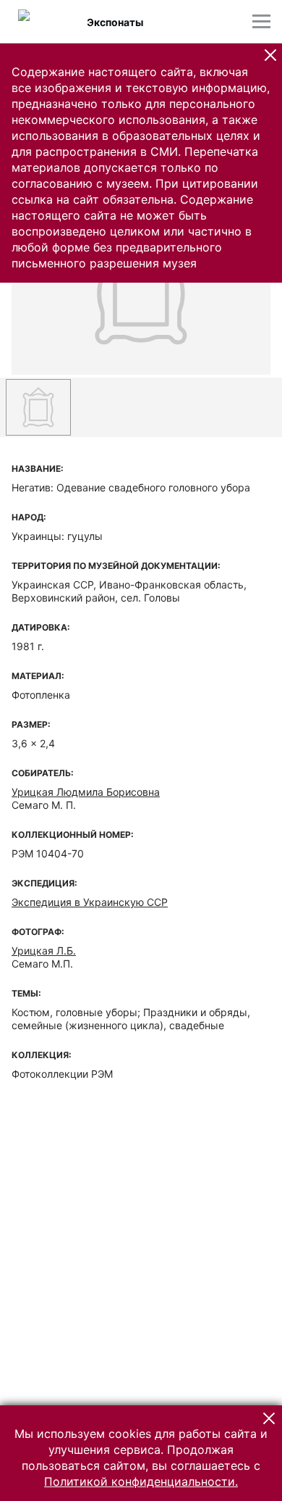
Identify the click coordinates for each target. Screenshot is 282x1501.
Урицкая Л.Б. (44, 950)
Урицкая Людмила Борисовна (86, 792)
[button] (270, 55)
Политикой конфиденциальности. (141, 1481)
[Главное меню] (261, 21)
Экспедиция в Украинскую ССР (90, 902)
